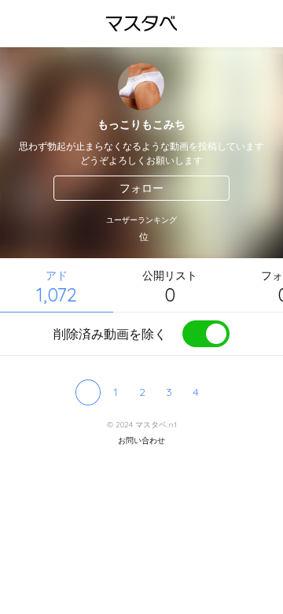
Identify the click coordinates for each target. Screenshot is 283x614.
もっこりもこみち (141, 124)
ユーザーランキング (141, 220)
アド (56, 287)
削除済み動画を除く (110, 334)
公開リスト (169, 287)
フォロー (141, 188)
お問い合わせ (141, 441)
